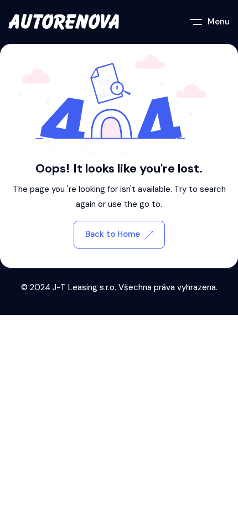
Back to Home (112, 234)
